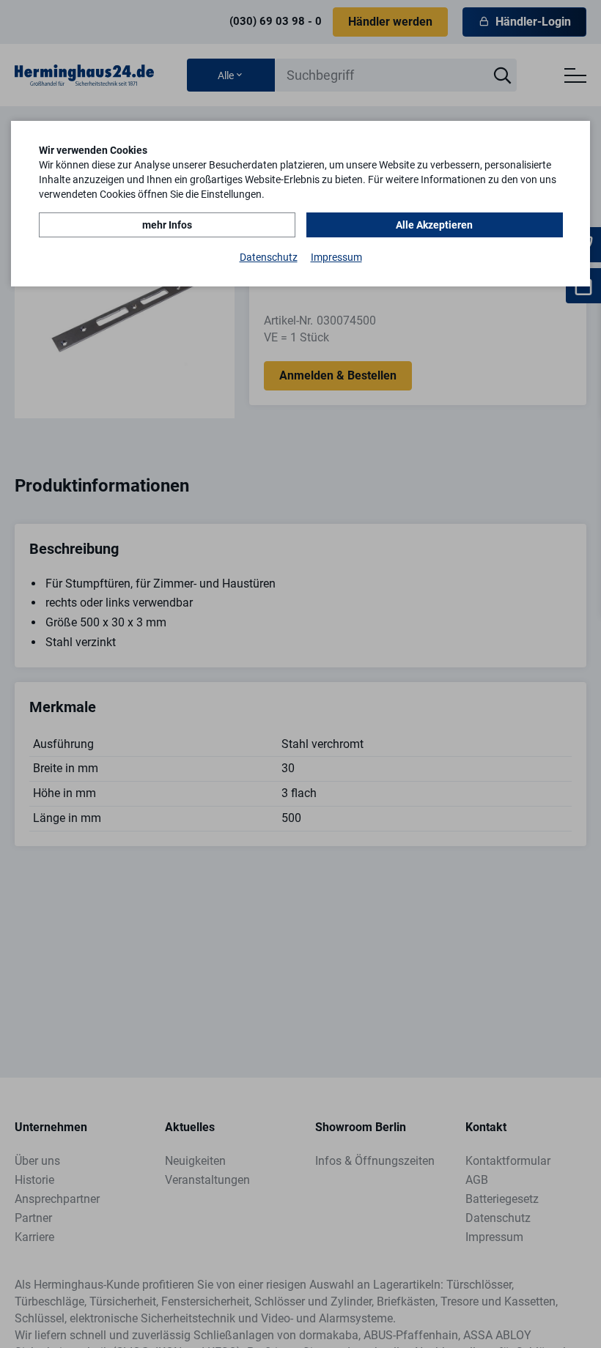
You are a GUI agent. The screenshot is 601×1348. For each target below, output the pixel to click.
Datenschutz (269, 257)
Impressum (336, 257)
